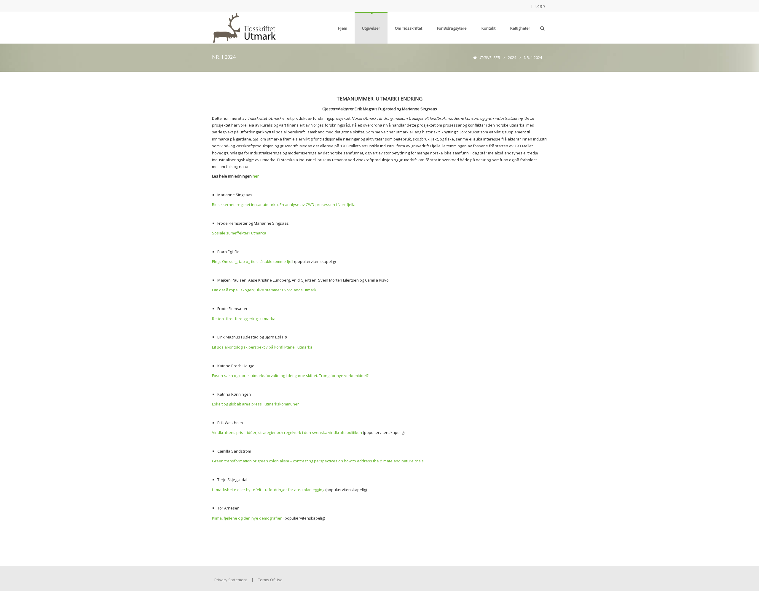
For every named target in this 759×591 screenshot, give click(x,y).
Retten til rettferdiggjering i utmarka (243, 318)
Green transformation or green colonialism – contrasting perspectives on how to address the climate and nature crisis (318, 461)
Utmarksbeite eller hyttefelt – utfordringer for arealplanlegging (268, 489)
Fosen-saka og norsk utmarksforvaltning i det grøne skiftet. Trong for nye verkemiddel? (290, 375)
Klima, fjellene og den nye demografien (247, 518)
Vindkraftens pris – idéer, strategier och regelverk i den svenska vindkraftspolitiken (287, 432)
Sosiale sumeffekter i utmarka (239, 233)
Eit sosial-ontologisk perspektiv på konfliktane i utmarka (262, 347)
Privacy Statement (230, 579)
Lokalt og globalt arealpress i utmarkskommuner (255, 404)
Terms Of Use (270, 579)
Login (540, 6)
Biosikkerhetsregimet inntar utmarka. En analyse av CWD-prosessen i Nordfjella (283, 204)
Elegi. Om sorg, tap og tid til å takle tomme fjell (252, 261)
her (256, 176)
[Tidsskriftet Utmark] (244, 27)
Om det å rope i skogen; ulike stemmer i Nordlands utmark (264, 290)
